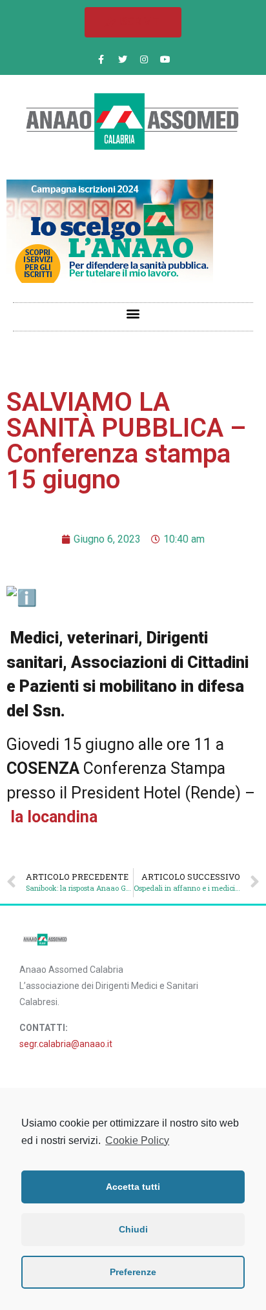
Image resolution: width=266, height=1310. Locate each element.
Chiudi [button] (133, 1229)
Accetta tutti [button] (133, 1186)
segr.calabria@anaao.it (65, 1044)
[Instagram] (144, 59)
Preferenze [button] (133, 1272)
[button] (133, 22)
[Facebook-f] (101, 59)
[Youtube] (165, 59)
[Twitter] (123, 59)
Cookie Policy (137, 1140)
